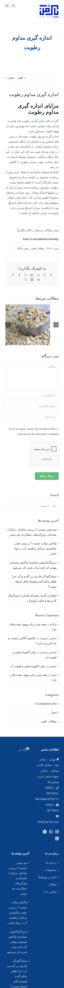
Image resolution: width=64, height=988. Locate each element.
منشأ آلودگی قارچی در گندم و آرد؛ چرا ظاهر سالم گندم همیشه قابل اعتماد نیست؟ (34, 581)
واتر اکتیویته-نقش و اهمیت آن (27, 666)
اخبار (54, 712)
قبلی (20, 77)
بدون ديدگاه (23, 248)
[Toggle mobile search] (13, 6)
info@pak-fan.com (48, 821)
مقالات (52, 884)
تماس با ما (50, 891)
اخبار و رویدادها (47, 877)
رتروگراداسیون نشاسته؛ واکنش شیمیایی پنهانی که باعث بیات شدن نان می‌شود (17, 941)
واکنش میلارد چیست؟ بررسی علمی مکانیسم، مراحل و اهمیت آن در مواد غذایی (35, 548)
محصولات (50, 869)
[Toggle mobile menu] (7, 6)
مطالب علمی (37, 248)
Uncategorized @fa (46, 703)
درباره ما (51, 862)
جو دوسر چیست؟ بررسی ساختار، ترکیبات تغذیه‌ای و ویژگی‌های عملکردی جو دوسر (17, 878)
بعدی (11, 77)
